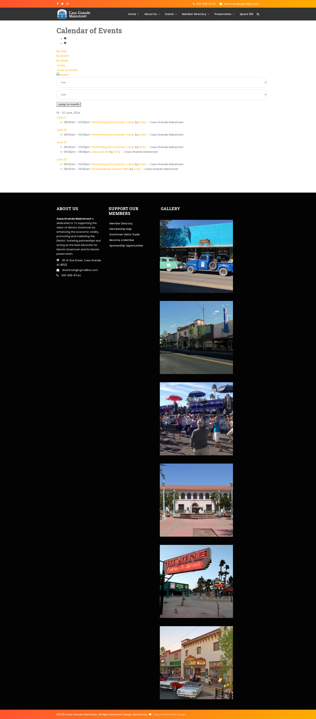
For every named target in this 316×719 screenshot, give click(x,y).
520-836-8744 (206, 4)
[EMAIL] (65, 43)
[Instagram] (67, 4)
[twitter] (62, 4)
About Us (150, 14)
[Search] (158, 75)
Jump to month (67, 70)
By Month (63, 56)
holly (142, 122)
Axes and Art (101, 152)
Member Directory (194, 14)
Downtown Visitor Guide (125, 234)
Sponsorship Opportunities (126, 245)
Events (169, 14)
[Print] (65, 39)
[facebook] (58, 4)
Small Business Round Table (110, 169)
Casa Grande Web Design (169, 714)
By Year (62, 51)
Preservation (223, 14)
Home (132, 14)
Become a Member (122, 240)
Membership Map (121, 229)
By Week (62, 60)
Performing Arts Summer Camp (113, 122)
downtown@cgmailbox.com (241, 4)
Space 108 (246, 14)
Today (61, 65)
